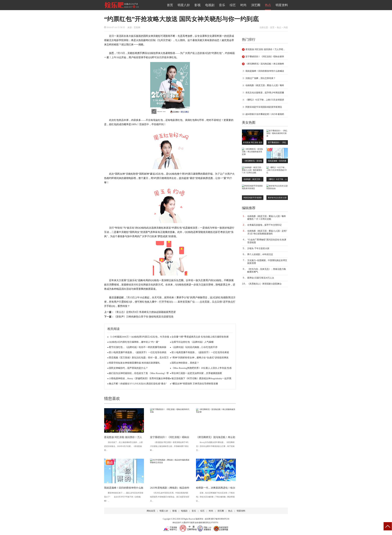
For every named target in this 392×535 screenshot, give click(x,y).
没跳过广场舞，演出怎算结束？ (260, 78)
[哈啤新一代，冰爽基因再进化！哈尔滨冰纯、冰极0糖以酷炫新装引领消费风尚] (216, 480)
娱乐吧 (208, 519)
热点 (268, 5)
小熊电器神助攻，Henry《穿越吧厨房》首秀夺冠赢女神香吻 (139, 378)
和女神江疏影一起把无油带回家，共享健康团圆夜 (197, 373)
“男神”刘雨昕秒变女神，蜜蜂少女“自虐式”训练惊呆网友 (200, 357)
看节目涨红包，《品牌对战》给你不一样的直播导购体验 (137, 347)
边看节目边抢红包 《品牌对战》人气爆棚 (192, 342)
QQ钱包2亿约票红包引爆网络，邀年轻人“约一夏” (134, 342)
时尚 (243, 5)
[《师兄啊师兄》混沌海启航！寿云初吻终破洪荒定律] (216, 412)
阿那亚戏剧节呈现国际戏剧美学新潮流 (263, 107)
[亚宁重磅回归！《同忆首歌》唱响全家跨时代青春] (170, 412)
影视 (197, 5)
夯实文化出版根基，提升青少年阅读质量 (264, 92)
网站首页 (151, 511)
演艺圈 (255, 5)
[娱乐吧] (121, 8)
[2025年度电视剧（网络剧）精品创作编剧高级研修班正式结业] (170, 462)
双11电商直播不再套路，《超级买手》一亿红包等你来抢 (137, 352)
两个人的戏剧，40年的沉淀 (260, 254)
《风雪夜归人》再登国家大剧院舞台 (264, 284)
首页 (170, 5)
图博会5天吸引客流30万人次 (260, 278)
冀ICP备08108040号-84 (220, 519)
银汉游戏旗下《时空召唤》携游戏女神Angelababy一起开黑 (201, 378)
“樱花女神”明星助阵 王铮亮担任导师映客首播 (195, 383)
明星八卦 (184, 5)
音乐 (222, 5)
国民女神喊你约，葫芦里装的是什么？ (128, 368)
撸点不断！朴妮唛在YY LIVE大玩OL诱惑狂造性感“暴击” (138, 383)
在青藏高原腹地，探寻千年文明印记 (264, 225)
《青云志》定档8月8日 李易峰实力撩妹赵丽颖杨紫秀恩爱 (145, 312)
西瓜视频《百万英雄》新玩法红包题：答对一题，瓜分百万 (139, 357)
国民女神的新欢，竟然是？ (185, 363)
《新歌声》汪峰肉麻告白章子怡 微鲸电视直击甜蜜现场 (143, 316)
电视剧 (209, 5)
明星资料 (282, 5)
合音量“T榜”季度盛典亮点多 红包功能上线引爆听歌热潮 (200, 337)
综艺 (233, 5)
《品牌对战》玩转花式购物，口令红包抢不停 (194, 347)
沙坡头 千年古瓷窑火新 (258, 248)
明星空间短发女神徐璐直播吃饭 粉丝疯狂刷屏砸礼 (134, 363)
